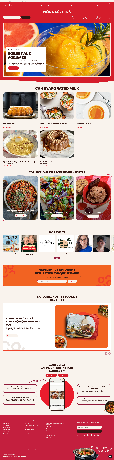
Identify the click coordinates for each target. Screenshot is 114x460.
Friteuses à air (6, 427)
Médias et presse (50, 435)
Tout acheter (6, 423)
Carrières (48, 437)
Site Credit (24, 456)
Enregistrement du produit (31, 425)
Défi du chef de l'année (51, 426)
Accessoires (6, 433)
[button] (97, 5)
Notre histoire (49, 433)
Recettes (48, 428)
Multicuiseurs (6, 425)
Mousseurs (6, 431)
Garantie (27, 431)
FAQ (26, 427)
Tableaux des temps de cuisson (54, 431)
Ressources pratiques (30, 429)
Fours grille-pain (7, 429)
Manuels (27, 423)
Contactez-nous (29, 433)
